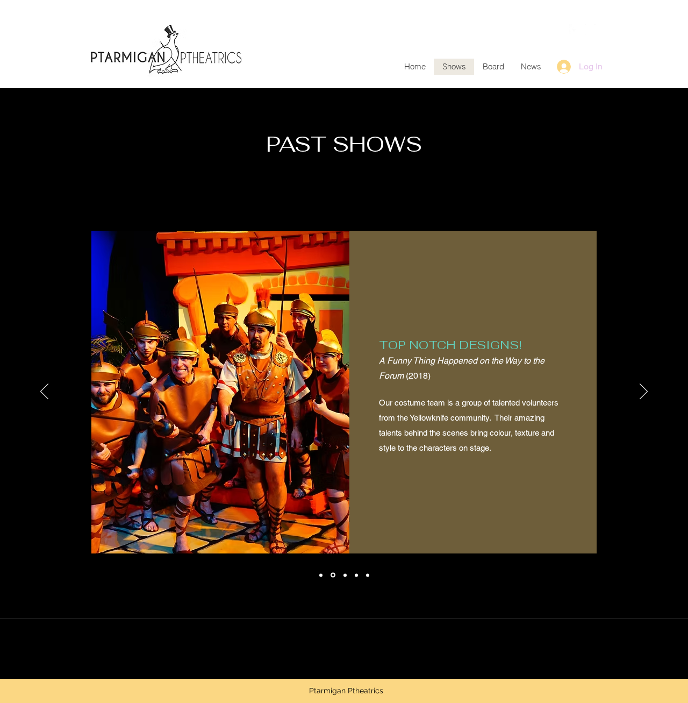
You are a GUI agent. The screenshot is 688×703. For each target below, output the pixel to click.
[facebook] (574, 29)
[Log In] (562, 66)
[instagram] (590, 29)
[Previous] (44, 392)
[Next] (644, 392)
